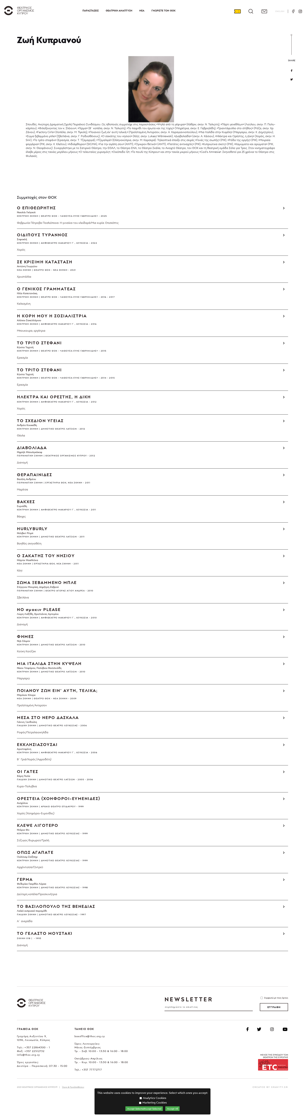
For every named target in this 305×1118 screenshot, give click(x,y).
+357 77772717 (92, 1069)
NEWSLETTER (189, 999)
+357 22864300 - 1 (37, 1047)
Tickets (237, 11)
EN (279, 11)
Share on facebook (291, 70)
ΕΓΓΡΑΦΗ (274, 1007)
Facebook (293, 11)
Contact (264, 11)
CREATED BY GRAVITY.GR (270, 1087)
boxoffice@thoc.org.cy (89, 1036)
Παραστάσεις (90, 10)
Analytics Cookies (154, 1098)
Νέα (141, 10)
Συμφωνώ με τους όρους (276, 997)
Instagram (300, 11)
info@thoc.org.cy (28, 1054)
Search (251, 11)
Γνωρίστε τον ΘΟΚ (163, 10)
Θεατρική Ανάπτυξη (119, 10)
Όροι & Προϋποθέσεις (73, 1087)
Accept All (172, 1108)
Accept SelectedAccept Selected (144, 1108)
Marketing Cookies (154, 1102)
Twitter (291, 79)
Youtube (285, 1029)
